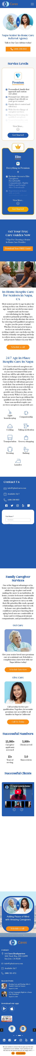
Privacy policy (21, 1053)
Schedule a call (18, 347)
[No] (34, 1050)
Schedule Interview (18, 670)
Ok (13, 1053)
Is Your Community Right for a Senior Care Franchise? (20, 993)
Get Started (18, 135)
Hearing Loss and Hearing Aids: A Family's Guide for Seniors (19, 985)
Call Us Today (18, 722)
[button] (18, 49)
